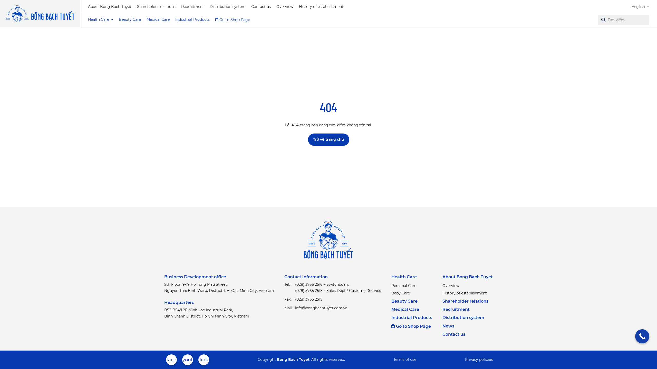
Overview (284, 6)
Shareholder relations (156, 6)
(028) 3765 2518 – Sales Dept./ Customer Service (338, 290)
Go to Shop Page (234, 19)
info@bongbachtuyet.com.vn (321, 308)
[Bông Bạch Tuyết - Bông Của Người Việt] (40, 13)
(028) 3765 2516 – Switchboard (322, 284)
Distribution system (228, 6)
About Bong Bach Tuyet (109, 6)
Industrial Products (192, 19)
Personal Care (403, 285)
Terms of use (404, 359)
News (448, 326)
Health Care (404, 276)
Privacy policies (479, 359)
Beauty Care (130, 19)
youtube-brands (187, 361)
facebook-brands (171, 361)
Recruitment (192, 6)
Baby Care (400, 293)
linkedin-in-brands (203, 361)
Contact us (261, 6)
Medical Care (158, 19)
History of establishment (321, 6)
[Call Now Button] (642, 336)
